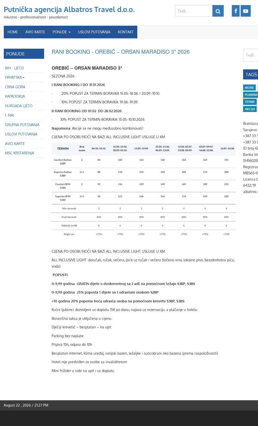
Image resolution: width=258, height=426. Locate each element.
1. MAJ (9, 115)
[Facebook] (235, 11)
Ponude (60, 32)
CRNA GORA (15, 87)
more (249, 88)
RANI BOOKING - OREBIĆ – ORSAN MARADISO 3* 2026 (121, 51)
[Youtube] (245, 11)
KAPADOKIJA (15, 96)
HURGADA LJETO (19, 106)
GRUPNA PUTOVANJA (22, 125)
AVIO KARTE (35, 32)
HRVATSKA (13, 77)
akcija (250, 109)
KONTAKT (126, 32)
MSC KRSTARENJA (19, 153)
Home (13, 32)
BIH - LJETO (14, 68)
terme (250, 102)
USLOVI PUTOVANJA (94, 32)
